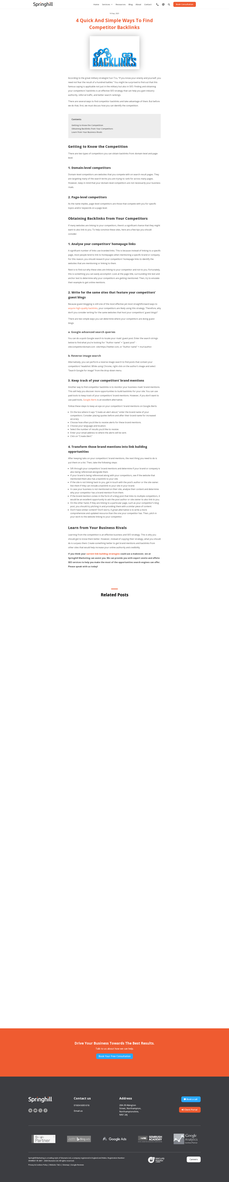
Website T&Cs (55, 1165)
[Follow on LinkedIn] (30, 1110)
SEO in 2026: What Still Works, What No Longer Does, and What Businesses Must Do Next (114, 871)
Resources (121, 4)
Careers (194, 1159)
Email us (78, 1110)
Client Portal (190, 1109)
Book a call (192, 1099)
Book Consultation (184, 4)
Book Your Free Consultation (115, 1056)
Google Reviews (77, 1165)
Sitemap (66, 1165)
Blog (131, 4)
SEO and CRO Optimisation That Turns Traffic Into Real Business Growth (114, 735)
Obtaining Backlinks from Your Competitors (92, 128)
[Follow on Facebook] (45, 1110)
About (138, 4)
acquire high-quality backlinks (83, 308)
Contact (148, 4)
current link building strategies (103, 553)
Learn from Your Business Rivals (87, 132)
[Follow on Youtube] (35, 1110)
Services (106, 4)
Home (96, 4)
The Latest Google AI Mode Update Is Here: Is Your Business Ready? (114, 1007)
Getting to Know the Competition (87, 125)
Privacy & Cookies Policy (38, 1165)
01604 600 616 (81, 1105)
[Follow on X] (40, 1110)
